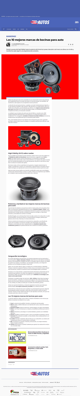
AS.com (53, 390)
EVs (18, 29)
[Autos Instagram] (57, 382)
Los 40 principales (31, 390)
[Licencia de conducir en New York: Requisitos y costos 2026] (17, 352)
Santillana (37, 390)
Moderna (31, 394)
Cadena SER (49, 390)
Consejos (10, 364)
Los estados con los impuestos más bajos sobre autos (30, 16)
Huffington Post (27, 392)
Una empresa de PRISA (14, 391)
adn (58, 390)
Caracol (62, 390)
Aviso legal (21, 382)
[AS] (77, 22)
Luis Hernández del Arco (32, 335)
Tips (26, 29)
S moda (48, 394)
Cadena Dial (47, 392)
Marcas (14, 29)
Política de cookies (45, 382)
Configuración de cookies (36, 382)
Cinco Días (43, 392)
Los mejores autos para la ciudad (12, 16)
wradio (38, 392)
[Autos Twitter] (55, 382)
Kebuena (61, 392)
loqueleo (53, 394)
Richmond (24, 394)
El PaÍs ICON (42, 394)
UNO (34, 392)
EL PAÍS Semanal (52, 392)
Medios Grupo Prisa (14, 394)
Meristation (59, 394)
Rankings (22, 29)
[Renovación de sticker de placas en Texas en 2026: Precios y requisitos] (17, 337)
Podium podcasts (37, 394)
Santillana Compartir (44, 390)
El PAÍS (25, 390)
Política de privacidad (27, 382)
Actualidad (9, 29)
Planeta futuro (56, 392)
